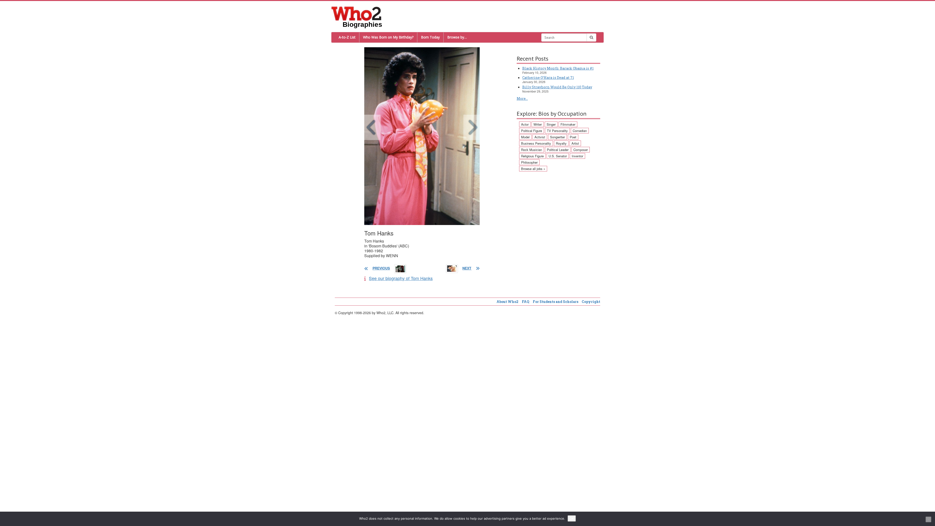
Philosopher (529, 162)
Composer (580, 149)
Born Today (430, 37)
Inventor (577, 156)
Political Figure (531, 130)
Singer (551, 124)
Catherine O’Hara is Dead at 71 (548, 77)
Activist (539, 137)
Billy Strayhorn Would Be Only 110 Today (557, 87)
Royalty (561, 143)
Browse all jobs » (533, 168)
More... (522, 98)
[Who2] (356, 13)
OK (572, 518)
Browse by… (457, 37)
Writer (537, 124)
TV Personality (557, 130)
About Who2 (507, 301)
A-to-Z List (347, 37)
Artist (575, 143)
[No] (928, 519)
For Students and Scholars (555, 301)
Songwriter (557, 137)
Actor (525, 124)
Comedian (580, 130)
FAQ (525, 301)
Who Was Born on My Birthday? (388, 37)
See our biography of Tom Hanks (401, 278)
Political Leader (558, 149)
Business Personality (536, 143)
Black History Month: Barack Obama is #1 (558, 68)
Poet (573, 137)
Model (525, 137)
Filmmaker (568, 124)
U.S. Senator (558, 156)
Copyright (591, 301)
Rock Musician (531, 149)
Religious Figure (532, 156)
